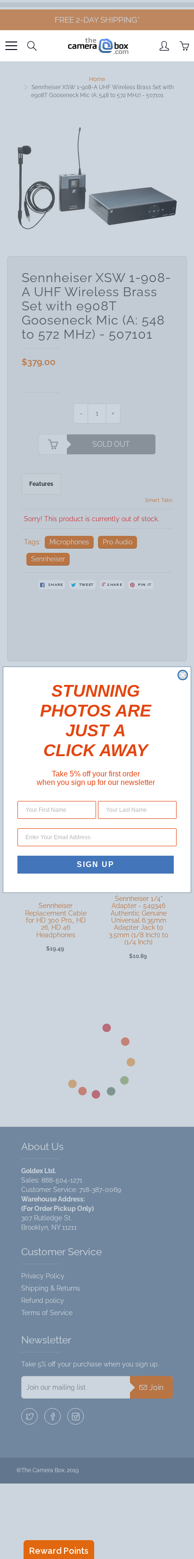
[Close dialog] (182, 675)
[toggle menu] (11, 46)
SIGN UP (95, 864)
